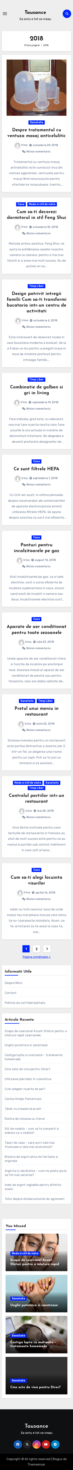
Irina (24, 145)
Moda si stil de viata (42, 204)
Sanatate (36, 122)
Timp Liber (36, 286)
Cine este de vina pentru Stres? (27, 1069)
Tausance (35, 12)
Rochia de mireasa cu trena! (25, 1119)
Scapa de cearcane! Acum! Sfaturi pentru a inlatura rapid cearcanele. (34, 1264)
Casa (21, 204)
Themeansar (36, 1464)
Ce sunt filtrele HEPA (36, 469)
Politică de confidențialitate (25, 1003)
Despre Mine (13, 983)
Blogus (57, 1459)
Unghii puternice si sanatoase (26, 1045)
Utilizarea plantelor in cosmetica (28, 1079)
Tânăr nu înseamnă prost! (23, 1109)
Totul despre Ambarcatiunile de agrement (35, 1199)
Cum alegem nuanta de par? (25, 1089)
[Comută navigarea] (5, 13)
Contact (10, 993)
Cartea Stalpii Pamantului (23, 1099)
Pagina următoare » (37, 957)
